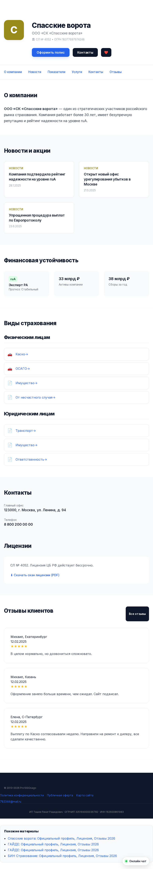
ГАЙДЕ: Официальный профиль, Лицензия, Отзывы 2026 (53, 844)
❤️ (106, 52)
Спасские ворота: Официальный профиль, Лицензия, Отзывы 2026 (61, 838)
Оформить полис (51, 52)
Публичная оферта (60, 795)
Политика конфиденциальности (22, 795)
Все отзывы (137, 613)
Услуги (77, 72)
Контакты (85, 52)
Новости (34, 72)
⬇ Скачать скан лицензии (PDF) (34, 575)
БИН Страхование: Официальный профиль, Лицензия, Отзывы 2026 (62, 856)
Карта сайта (84, 795)
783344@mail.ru (10, 801)
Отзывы (116, 72)
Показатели (56, 72)
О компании (13, 72)
